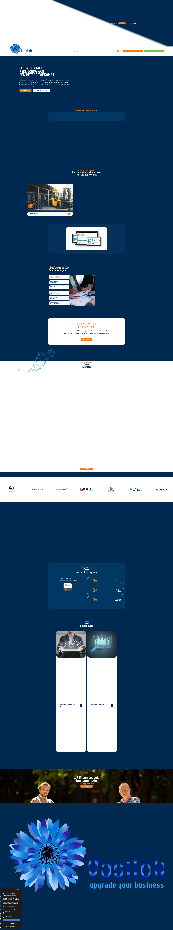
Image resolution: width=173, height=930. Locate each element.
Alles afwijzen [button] (11, 923)
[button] (86, 238)
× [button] (19, 889)
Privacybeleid (12, 906)
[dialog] (11, 908)
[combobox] (18, 889)
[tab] (60, 277)
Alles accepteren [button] (11, 920)
